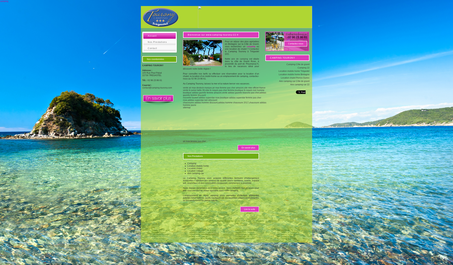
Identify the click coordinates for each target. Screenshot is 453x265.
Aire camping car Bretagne (287, 239)
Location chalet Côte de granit (247, 230)
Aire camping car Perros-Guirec (288, 234)
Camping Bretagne (159, 239)
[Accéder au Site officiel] (158, 104)
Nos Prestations (157, 42)
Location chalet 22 (242, 236)
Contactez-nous (295, 43)
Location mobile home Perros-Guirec (202, 234)
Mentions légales (216, 221)
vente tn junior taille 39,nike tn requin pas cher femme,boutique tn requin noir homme (223, 90)
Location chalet (194, 168)
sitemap (187, 107)
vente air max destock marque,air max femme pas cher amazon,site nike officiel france (224, 88)
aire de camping (239, 59)
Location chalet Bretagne (245, 239)
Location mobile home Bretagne (294, 74)
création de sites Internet (230, 257)
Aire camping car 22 (299, 84)
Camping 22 (303, 68)
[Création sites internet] (226, 253)
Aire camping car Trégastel (287, 232)
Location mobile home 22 (198, 236)
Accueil (152, 36)
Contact (152, 48)
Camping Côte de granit (297, 64)
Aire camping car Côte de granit (294, 81)
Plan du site (246, 221)
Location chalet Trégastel (245, 232)
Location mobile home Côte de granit (202, 230)
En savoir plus (248, 147)
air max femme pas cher (194, 141)
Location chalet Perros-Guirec (295, 78)
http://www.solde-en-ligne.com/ (250, 257)
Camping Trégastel (159, 232)
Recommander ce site (261, 221)
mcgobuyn (195, 257)
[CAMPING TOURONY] (161, 17)
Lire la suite (249, 209)
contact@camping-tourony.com (157, 88)
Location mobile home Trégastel (294, 71)
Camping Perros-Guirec (160, 234)
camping (4, 1)
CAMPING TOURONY (184, 221)
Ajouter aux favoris (232, 221)
